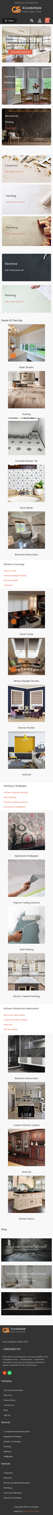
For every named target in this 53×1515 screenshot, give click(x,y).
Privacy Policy (10, 1400)
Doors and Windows (13, 1492)
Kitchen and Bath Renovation (17, 1483)
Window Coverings (12, 1441)
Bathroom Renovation (26, 554)
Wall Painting (10, 797)
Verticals (8, 585)
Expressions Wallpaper (15, 806)
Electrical (8, 1478)
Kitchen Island (10, 1029)
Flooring (26, 414)
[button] (9, 20)
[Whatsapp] (9, 1373)
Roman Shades (11, 580)
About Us (8, 1395)
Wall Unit (8, 1024)
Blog (6, 1410)
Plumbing (8, 1487)
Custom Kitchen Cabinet (15, 1019)
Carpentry (8, 1473)
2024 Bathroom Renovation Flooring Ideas (26, 1275)
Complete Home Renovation (17, 1431)
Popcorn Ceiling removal (16, 802)
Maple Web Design (31, 1511)
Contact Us (9, 1405)
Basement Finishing (12, 1436)
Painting (7, 1451)
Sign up (7, 1415)
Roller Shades (26, 367)
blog (20, 1253)
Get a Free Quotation (13, 1390)
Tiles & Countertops (13, 1497)
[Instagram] (5, 1373)
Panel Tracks (10, 570)
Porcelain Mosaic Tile (26, 461)
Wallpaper (8, 1456)
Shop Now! (9, 88)
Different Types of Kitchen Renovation (26, 1301)
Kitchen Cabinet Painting (16, 792)
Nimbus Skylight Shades (15, 575)
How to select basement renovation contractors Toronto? (26, 1248)
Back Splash (26, 507)
